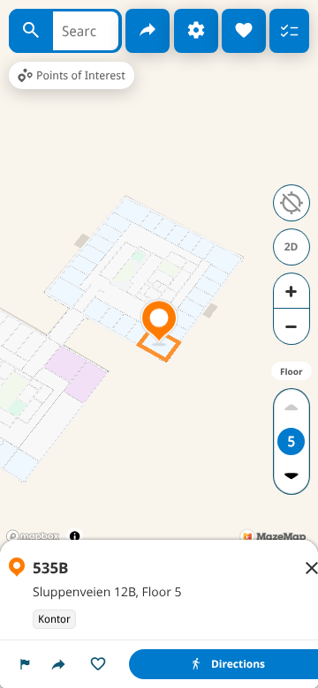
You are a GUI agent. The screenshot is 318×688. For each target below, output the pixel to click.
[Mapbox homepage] (32, 536)
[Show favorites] (244, 31)
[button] (25, 664)
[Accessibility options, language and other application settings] (196, 31)
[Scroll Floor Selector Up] (291, 407)
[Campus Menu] (289, 31)
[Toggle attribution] (74, 535)
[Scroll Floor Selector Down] (291, 476)
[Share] (147, 31)
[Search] (31, 31)
